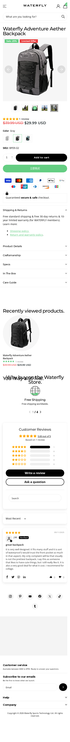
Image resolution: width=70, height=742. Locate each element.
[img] (13, 532)
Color (9, 130)
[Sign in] (58, 6)
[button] (11, 119)
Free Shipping (34, 400)
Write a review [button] (34, 473)
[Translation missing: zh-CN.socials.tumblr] (34, 606)
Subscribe (60, 687)
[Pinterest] (19, 596)
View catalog (5, 6)
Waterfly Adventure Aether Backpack (17, 357)
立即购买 (35, 168)
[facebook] (39, 596)
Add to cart (41, 157)
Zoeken (63, 17)
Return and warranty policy (26, 234)
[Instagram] (9, 596)
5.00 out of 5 (43, 436)
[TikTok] (58, 596)
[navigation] (8, 69)
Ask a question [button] (33, 482)
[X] (48, 596)
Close (33, 697)
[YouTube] (29, 596)
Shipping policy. (19, 231)
